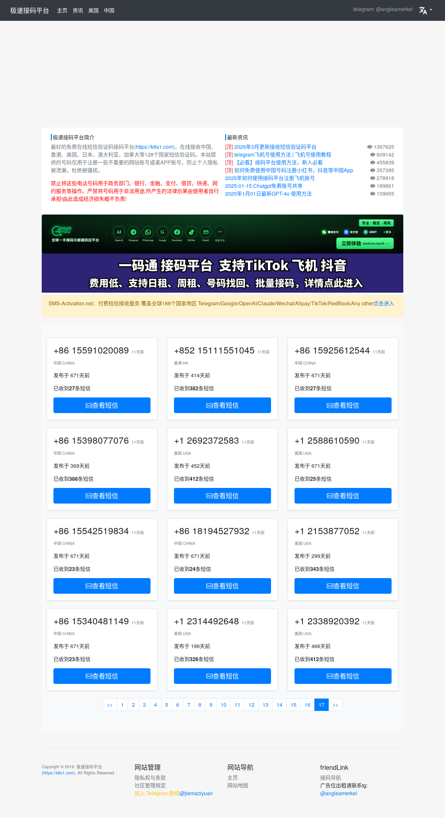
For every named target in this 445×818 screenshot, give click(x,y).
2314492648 (213, 620)
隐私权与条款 (150, 777)
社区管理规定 (150, 785)
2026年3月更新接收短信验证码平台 (275, 146)
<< (110, 704)
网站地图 (237, 785)
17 (321, 704)
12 (251, 704)
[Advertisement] (222, 74)
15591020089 (100, 349)
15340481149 (100, 620)
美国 (93, 10)
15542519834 (100, 530)
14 (279, 704)
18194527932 (221, 530)
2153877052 (334, 530)
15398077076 (100, 439)
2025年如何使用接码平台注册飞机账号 (270, 178)
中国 (109, 10)
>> (335, 704)
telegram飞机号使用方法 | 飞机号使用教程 (282, 154)
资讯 (78, 10)
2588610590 (334, 439)
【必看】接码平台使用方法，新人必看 (278, 162)
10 (223, 704)
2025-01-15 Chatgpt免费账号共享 (264, 185)
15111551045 (226, 349)
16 (307, 704)
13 (265, 704)
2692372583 (213, 439)
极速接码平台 (29, 10)
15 (293, 704)
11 (237, 704)
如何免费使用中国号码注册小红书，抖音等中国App (293, 170)
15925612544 (341, 349)
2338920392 (334, 620)
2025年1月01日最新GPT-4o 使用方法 (268, 193)
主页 (63, 10)
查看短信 (105, 405)
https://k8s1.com (154, 146)
